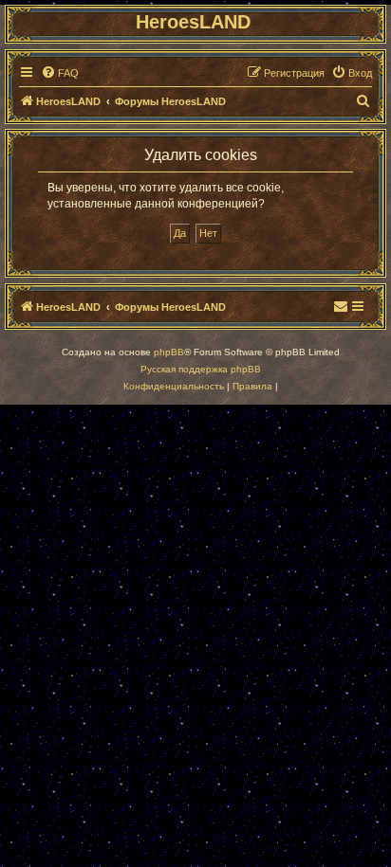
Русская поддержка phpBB (200, 369)
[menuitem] (60, 73)
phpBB (169, 352)
